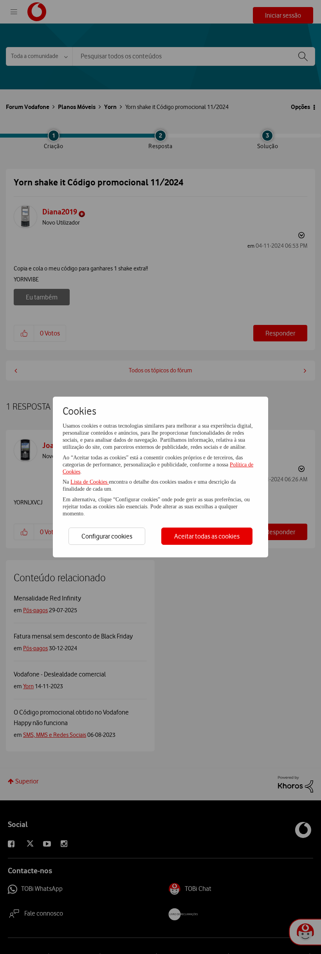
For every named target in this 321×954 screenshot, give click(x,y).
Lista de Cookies (89, 482)
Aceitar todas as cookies (207, 536)
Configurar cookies (106, 536)
